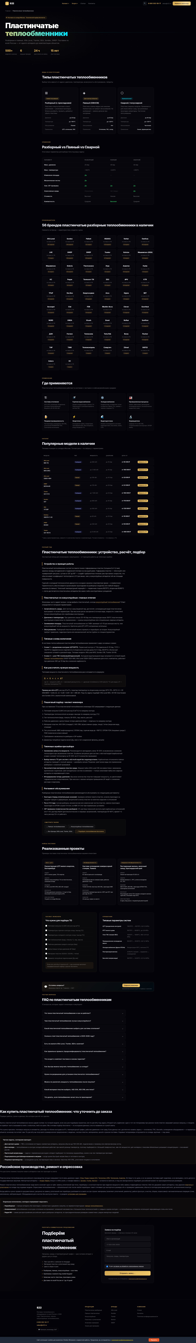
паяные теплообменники (94, 1206)
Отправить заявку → (128, 1273)
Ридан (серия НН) (91, 1178)
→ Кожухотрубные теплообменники (81, 826)
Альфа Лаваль (45, 1181)
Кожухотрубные (90, 1316)
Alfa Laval (114, 1310)
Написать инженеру (182, 3)
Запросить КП (143, 462)
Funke (89, 1181)
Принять (154, 1340)
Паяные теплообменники (53, 658)
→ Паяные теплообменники (55, 826)
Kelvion (94, 1181)
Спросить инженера (131, 985)
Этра (82, 1178)
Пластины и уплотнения (93, 1319)
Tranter (113, 1316)
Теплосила (114, 1178)
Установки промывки (92, 1323)
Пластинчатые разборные (93, 1310)
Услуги (74, 3)
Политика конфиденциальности (147, 1316)
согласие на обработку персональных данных (128, 1266)
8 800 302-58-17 (154, 3)
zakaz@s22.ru (166, 3)
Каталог (65, 3)
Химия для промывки (92, 1326)
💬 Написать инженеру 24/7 (47, 1329)
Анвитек (122, 1178)
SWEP (113, 1323)
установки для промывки (77, 1194)
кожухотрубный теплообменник (108, 602)
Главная (8, 11)
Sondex (83, 1181)
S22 (10, 3)
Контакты (91, 3)
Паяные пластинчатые (92, 1313)
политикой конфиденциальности (138, 1279)
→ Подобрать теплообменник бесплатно (90, 831)
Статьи (83, 3)
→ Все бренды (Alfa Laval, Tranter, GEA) (59, 831)
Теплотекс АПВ (104, 1178)
